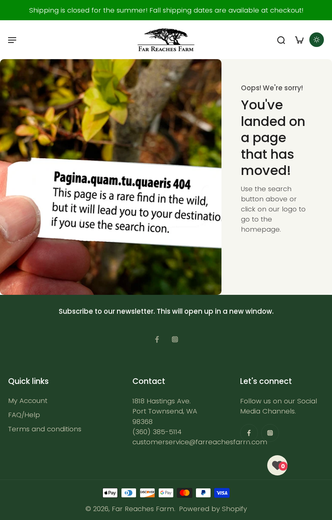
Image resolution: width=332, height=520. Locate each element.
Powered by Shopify (213, 509)
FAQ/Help (24, 415)
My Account (27, 400)
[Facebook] (157, 339)
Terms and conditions (44, 429)
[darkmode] (316, 39)
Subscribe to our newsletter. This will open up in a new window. (166, 311)
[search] (281, 40)
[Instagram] (175, 339)
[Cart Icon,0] (299, 40)
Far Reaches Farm (143, 509)
